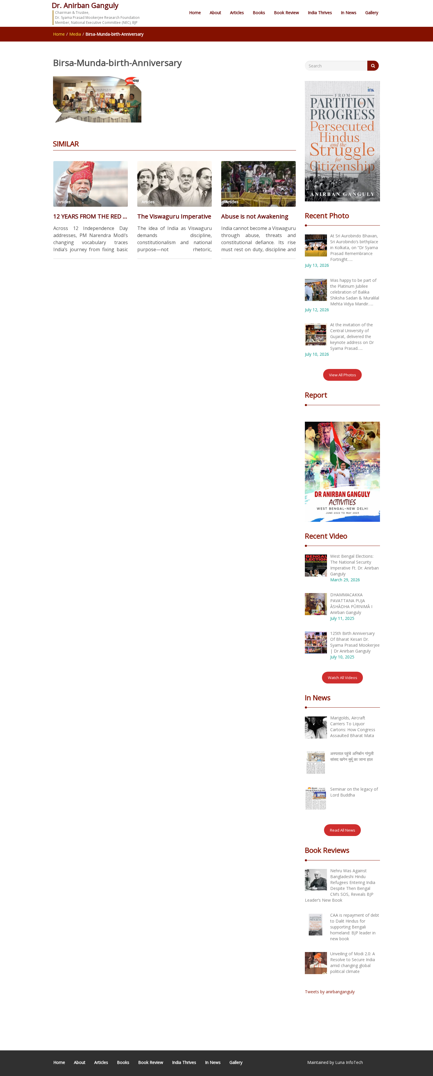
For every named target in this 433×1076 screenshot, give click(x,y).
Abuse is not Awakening (254, 216)
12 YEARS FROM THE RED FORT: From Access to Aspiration (90, 216)
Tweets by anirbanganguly (330, 991)
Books (259, 12)
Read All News (342, 830)
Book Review (286, 12)
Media (75, 34)
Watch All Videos (342, 677)
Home (195, 12)
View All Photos (342, 375)
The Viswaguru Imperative (174, 216)
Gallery (371, 12)
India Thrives (320, 12)
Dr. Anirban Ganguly (85, 5)
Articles (237, 12)
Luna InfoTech (349, 1062)
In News (348, 12)
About (215, 12)
